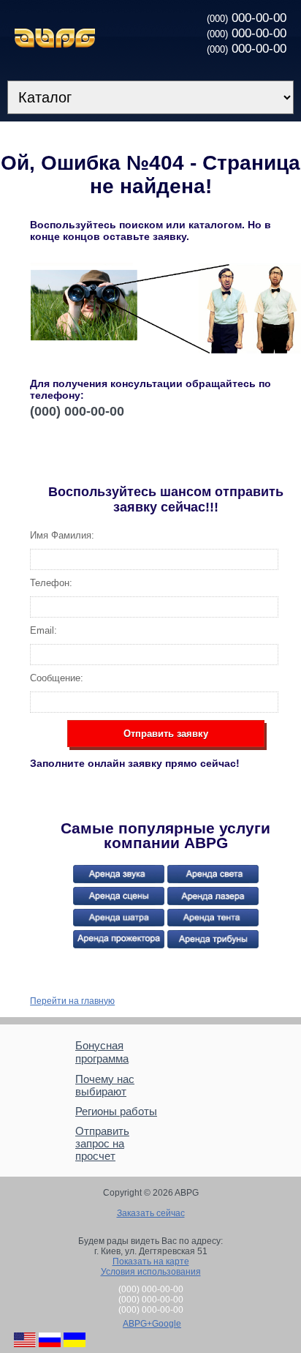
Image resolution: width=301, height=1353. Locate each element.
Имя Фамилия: (62, 535)
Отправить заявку (165, 733)
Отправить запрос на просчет (102, 1143)
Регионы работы (116, 1111)
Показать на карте (151, 1261)
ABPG (55, 38)
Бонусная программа (102, 1052)
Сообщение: (56, 677)
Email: (43, 630)
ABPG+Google (152, 1324)
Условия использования (151, 1272)
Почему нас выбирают (104, 1085)
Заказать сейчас (151, 1213)
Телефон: (51, 582)
